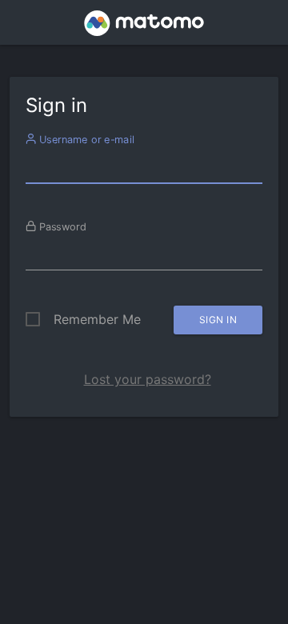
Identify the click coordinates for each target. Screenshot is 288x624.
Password (61, 226)
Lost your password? (147, 379)
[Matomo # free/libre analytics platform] (144, 27)
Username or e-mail (85, 139)
